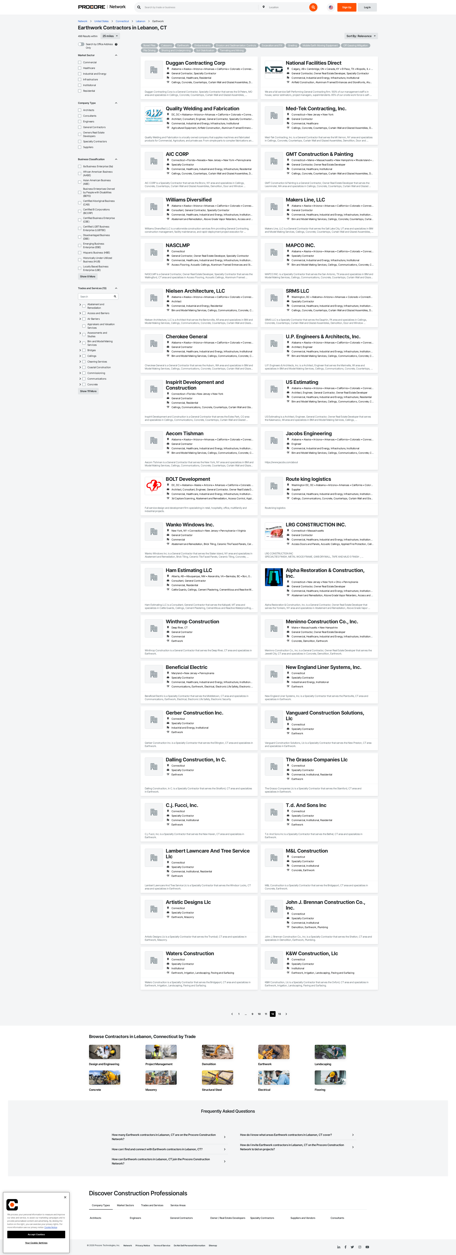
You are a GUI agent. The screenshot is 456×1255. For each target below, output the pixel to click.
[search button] (313, 7)
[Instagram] (359, 1247)
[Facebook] (345, 1247)
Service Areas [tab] (178, 1205)
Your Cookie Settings (36, 1243)
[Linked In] (338, 1247)
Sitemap (213, 1245)
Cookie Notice (50, 1227)
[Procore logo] (91, 7)
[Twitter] (352, 1247)
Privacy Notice (143, 1245)
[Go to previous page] (232, 1014)
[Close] (65, 1197)
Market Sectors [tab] (125, 1205)
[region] (36, 1222)
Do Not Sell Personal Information (189, 1245)
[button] (79, 62)
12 (272, 1013)
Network (118, 7)
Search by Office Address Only (99, 46)
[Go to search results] (115, 296)
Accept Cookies (36, 1234)
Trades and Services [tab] (152, 1205)
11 (266, 1013)
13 (279, 1013)
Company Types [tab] (101, 1205)
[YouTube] (367, 1247)
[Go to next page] (286, 1014)
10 (259, 1013)
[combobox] (287, 7)
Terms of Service (162, 1245)
